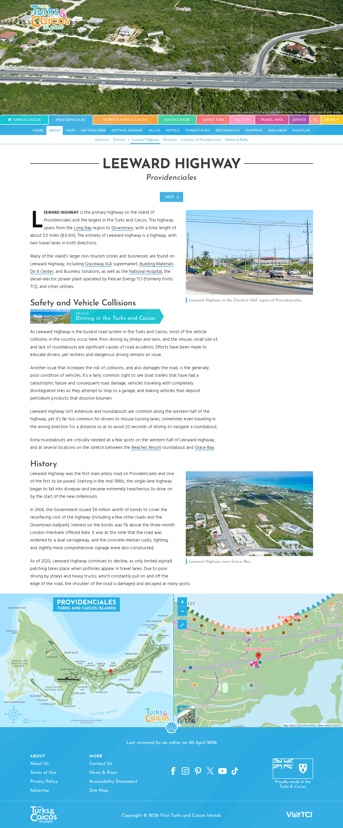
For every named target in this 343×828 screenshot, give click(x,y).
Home (38, 130)
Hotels (172, 130)
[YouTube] (222, 771)
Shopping (254, 130)
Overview (102, 140)
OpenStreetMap (307, 725)
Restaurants (228, 130)
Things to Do (197, 130)
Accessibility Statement (113, 781)
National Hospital (145, 271)
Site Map (98, 790)
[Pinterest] (198, 771)
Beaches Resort (146, 447)
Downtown (122, 228)
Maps (70, 130)
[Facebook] (173, 771)
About (55, 130)
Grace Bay (204, 447)
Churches (170, 140)
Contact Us (100, 764)
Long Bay (82, 228)
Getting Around (127, 130)
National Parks (236, 140)
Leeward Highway (145, 140)
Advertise (39, 790)
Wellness (277, 130)
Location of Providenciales (201, 140)
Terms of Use (43, 773)
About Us (39, 764)
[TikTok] (234, 771)
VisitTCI (337, 725)
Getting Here (93, 130)
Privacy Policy (44, 781)
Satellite (186, 708)
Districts (119, 140)
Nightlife (301, 130)
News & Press (103, 773)
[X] (210, 771)
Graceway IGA (98, 264)
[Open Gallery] (249, 293)
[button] (258, 656)
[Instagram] (185, 771)
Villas (154, 130)
